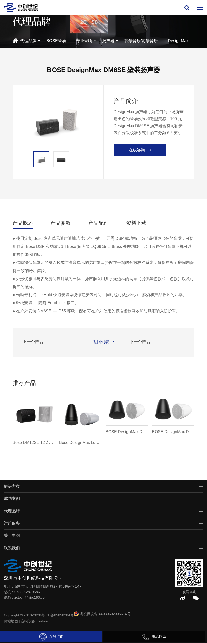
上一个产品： (50, 342)
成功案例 (12, 498)
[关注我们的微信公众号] (196, 598)
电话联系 (159, 637)
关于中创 (12, 535)
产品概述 (23, 223)
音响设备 (28, 621)
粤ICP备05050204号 (57, 615)
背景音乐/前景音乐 (141, 41)
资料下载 (136, 223)
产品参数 (60, 223)
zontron (42, 621)
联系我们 (12, 548)
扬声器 (108, 41)
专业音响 (84, 41)
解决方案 (12, 486)
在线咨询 (56, 637)
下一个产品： (157, 342)
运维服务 (12, 523)
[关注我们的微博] (182, 598)
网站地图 (11, 621)
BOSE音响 (56, 41)
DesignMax (178, 41)
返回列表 (103, 342)
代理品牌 (28, 41)
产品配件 (98, 223)
